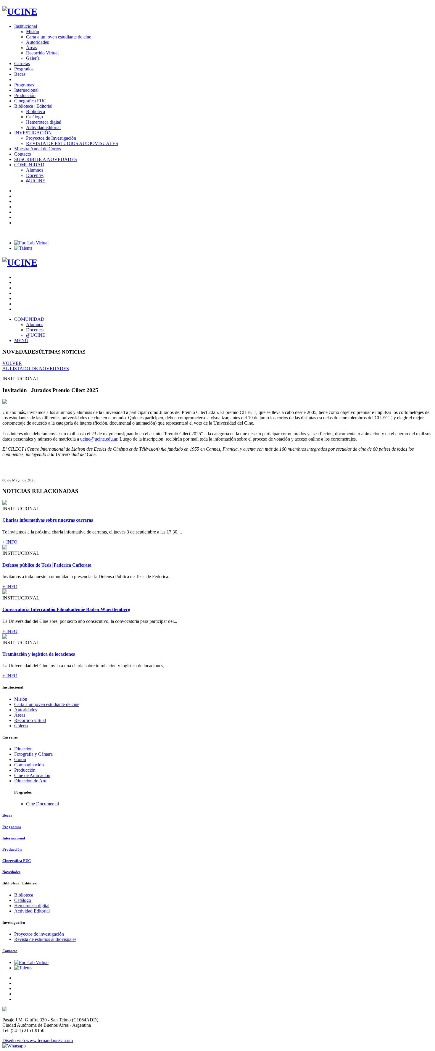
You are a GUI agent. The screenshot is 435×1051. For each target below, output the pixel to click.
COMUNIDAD (29, 164)
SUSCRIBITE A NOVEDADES (45, 159)
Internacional (26, 90)
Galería (33, 58)
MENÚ (21, 340)
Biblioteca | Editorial (33, 106)
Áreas (31, 47)
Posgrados (23, 68)
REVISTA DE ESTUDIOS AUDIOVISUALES (72, 143)
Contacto (22, 154)
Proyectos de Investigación (51, 138)
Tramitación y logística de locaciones (38, 654)
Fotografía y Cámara (33, 754)
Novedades (11, 872)
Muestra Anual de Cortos (37, 148)
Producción (25, 95)
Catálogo (34, 116)
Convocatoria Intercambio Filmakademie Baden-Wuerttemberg (66, 609)
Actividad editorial (43, 127)
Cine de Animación (32, 775)
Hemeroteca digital (43, 122)
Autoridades (37, 42)
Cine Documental (42, 803)
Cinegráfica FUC (30, 100)
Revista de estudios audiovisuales (45, 939)
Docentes (35, 175)
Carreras (22, 63)
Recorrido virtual (30, 720)
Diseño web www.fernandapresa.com (37, 1040)
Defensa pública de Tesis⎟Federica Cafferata (46, 565)
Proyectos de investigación (39, 933)
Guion (20, 759)
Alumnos (34, 170)
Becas (19, 74)
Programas (24, 84)
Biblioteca (35, 111)
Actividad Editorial (32, 910)
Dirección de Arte (30, 780)
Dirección (23, 748)
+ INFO (9, 541)
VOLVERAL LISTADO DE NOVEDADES (35, 366)
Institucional (25, 26)
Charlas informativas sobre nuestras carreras (47, 520)
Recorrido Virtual (42, 52)
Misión (32, 31)
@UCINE (35, 180)
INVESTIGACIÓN (33, 132)
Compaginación (29, 764)
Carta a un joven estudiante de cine (58, 36)
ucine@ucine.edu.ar (98, 438)
